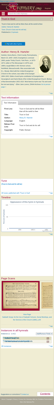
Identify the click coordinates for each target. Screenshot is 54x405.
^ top (51, 93)
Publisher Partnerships (45, 399)
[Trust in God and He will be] (11, 184)
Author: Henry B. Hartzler (10, 27)
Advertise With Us (31, 399)
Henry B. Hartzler (26, 118)
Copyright (9, 399)
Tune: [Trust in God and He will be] (14, 30)
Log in (39, 8)
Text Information (10, 103)
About (3, 399)
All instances (6, 346)
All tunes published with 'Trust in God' (15, 193)
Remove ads (6, 5)
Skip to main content (7, 1)
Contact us (25, 394)
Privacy (15, 399)
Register (48, 8)
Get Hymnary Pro (29, 402)
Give (21, 402)
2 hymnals (14, 32)
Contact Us (22, 399)
